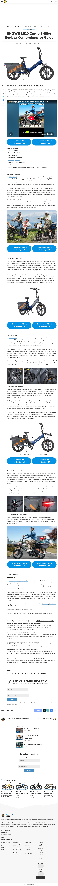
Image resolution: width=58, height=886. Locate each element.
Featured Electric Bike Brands (24, 609)
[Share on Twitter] (3, 93)
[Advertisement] (29, 15)
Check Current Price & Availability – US (19, 142)
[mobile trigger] (2, 1)
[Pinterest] (28, 853)
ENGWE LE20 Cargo (15, 581)
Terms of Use (23, 703)
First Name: (9, 687)
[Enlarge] (54, 212)
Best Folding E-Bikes (17, 844)
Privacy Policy (47, 703)
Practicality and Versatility (15, 157)
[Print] (3, 100)
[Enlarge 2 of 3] (38, 369)
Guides (3, 847)
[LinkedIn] (25, 857)
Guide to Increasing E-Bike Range (32, 728)
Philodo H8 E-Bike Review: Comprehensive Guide (22, 793)
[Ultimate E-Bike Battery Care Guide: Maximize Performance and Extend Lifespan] (19, 737)
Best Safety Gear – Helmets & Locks (42, 613)
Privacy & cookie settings (29, 884)
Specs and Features (13, 150)
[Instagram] (31, 853)
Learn (3, 845)
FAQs (2, 849)
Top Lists (15, 842)
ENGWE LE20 (13, 177)
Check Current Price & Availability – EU (44, 142)
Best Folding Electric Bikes (49, 604)
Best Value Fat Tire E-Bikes (17, 847)
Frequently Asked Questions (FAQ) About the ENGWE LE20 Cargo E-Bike (27, 167)
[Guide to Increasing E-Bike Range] (19, 730)
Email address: (10, 693)
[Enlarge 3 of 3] (54, 369)
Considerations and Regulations (16, 162)
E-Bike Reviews (5, 842)
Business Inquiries (27, 844)
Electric (23, 581)
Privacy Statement (6, 839)
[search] (48, 1)
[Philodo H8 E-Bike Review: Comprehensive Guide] (22, 786)
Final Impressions (12, 165)
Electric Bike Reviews (29, 29)
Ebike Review (25, 673)
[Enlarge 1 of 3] (21, 369)
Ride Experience (12, 155)
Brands (3, 844)
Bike (26, 581)
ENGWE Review (45, 673)
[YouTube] (25, 853)
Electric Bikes (27, 730)
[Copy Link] (3, 96)
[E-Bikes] (5, 1)
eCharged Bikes (5, 830)
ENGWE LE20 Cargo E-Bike (45, 621)
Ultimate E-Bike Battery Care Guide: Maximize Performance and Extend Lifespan (33, 737)
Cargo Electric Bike (17, 673)
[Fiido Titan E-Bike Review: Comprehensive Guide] (36, 786)
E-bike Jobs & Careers (7, 834)
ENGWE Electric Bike (34, 673)
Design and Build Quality (14, 153)
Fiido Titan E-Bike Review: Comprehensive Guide (36, 793)
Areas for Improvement (14, 160)
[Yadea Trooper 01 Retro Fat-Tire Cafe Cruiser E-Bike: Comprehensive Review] (50, 786)
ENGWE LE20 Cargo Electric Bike (18, 89)
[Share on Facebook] (3, 90)
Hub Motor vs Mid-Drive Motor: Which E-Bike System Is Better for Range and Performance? (33, 744)
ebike (21, 43)
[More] (3, 103)
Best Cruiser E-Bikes (13, 606)
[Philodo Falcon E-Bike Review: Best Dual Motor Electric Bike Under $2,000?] (7, 786)
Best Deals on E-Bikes (17, 853)
